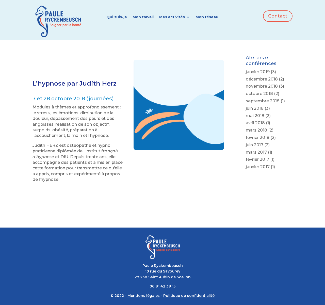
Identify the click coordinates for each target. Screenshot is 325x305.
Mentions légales (143, 295)
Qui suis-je (116, 17)
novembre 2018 (262, 86)
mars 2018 (256, 130)
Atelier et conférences (60, 64)
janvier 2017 (258, 166)
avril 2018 (255, 122)
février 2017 (257, 159)
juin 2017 (254, 144)
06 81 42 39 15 (162, 286)
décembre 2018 (262, 79)
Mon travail (143, 17)
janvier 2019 (258, 71)
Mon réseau (207, 17)
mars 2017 (256, 152)
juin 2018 (255, 108)
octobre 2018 (259, 93)
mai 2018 (255, 115)
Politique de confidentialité (189, 295)
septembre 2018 (263, 101)
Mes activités (172, 17)
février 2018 (257, 137)
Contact (277, 16)
